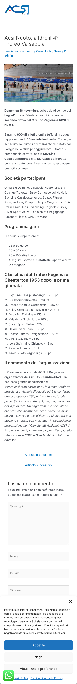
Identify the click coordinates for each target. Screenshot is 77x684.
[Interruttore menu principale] (68, 9)
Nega (38, 657)
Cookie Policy (20, 678)
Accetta (38, 645)
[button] (70, 601)
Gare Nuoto (44, 51)
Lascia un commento (18, 51)
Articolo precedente (38, 454)
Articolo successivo (38, 465)
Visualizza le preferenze (38, 669)
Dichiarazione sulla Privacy (47, 678)
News (57, 51)
